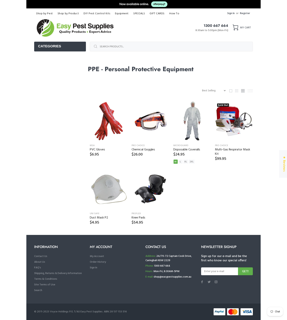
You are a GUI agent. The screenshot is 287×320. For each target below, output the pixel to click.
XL (185, 162)
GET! (245, 271)
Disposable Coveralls (186, 149)
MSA (92, 145)
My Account (97, 256)
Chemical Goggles (143, 149)
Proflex (136, 214)
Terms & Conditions (45, 279)
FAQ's (37, 267)
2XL (192, 162)
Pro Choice (138, 145)
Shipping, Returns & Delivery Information (58, 273)
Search (38, 290)
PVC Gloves (97, 149)
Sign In (231, 13)
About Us (39, 262)
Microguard (180, 145)
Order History (98, 262)
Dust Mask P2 (99, 217)
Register (245, 13)
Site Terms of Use (44, 284)
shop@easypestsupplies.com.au (172, 277)
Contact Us (40, 256)
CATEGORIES (49, 46)
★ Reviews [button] (284, 164)
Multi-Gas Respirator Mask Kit (232, 151)
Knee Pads (138, 217)
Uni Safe (94, 214)
